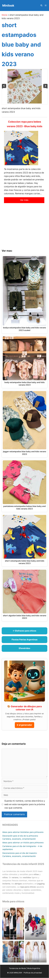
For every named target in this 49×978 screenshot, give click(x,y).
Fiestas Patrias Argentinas (24, 639)
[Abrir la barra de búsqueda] (41, 5)
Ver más (24, 200)
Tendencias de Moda (17, 968)
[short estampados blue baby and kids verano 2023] (24, 103)
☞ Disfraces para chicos (24, 631)
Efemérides (24, 648)
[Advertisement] (24, 228)
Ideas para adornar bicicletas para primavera (22, 832)
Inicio (4, 15)
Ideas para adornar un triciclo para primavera (23, 842)
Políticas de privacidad (33, 973)
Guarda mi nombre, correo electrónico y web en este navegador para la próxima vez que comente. (24, 804)
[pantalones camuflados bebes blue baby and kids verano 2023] (45, 88)
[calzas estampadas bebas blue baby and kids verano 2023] (4, 88)
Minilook (8, 5)
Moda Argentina (33, 968)
